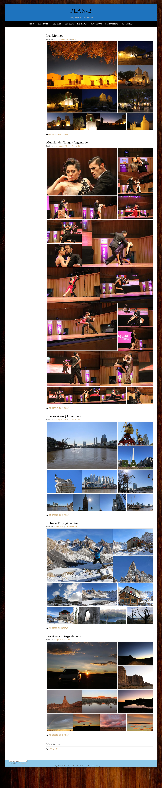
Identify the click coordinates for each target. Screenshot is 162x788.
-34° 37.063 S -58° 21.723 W (58, 515)
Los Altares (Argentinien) (63, 636)
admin (74, 39)
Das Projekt (43, 24)
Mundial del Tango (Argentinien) (68, 142)
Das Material (111, 24)
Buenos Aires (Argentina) (63, 416)
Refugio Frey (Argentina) (63, 523)
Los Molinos (54, 35)
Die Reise (57, 24)
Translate (23, 763)
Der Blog (69, 24)
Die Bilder (82, 24)
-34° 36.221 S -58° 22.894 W (58, 408)
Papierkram (96, 24)
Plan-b (81, 11)
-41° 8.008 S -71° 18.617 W (58, 628)
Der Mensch (127, 24)
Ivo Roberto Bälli (75, 146)
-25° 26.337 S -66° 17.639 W (58, 134)
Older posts (53, 749)
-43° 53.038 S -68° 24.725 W (58, 735)
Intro (32, 24)
